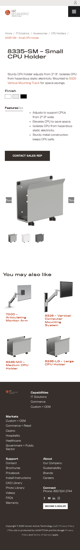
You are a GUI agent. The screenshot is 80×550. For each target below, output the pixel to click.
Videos (10, 492)
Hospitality (13, 435)
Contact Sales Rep (27, 155)
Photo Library (15, 487)
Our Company (52, 463)
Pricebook (13, 473)
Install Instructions (18, 477)
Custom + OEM (41, 406)
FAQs (9, 497)
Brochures (13, 468)
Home (8, 33)
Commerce (38, 401)
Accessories (40, 33)
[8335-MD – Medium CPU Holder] (20, 346)
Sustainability (52, 468)
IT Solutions (22, 33)
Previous (9, 200)
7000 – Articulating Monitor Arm (17, 317)
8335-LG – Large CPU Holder (59, 363)
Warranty (12, 502)
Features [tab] (11, 107)
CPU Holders (58, 33)
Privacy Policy (66, 526)
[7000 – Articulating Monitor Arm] (20, 296)
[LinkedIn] (54, 498)
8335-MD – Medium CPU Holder (17, 365)
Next (71, 200)
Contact (11, 463)
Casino (10, 430)
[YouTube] (49, 498)
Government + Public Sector (20, 447)
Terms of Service (42, 534)
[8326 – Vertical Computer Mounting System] (59, 297)
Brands (48, 473)
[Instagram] (58, 498)
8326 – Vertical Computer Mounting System (58, 320)
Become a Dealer (55, 506)
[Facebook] (44, 498)
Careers (48, 477)
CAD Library (14, 483)
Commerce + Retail (18, 425)
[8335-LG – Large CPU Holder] (59, 346)
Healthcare (13, 440)
